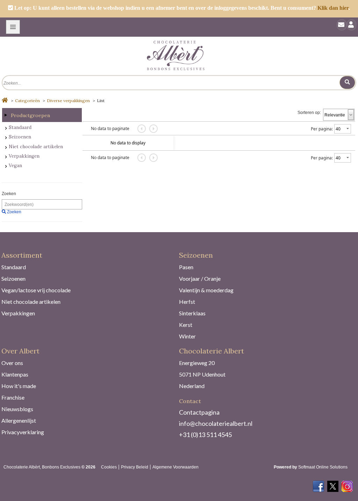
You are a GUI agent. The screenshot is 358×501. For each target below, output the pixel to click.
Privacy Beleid (134, 467)
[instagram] (347, 484)
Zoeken (9, 193)
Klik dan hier (333, 8)
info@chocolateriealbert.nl (215, 423)
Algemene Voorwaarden (175, 467)
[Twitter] (332, 484)
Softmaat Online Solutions (323, 467)
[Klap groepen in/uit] (5, 115)
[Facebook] (318, 484)
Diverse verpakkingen (68, 100)
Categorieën (27, 100)
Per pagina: (322, 129)
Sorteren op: (309, 112)
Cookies (109, 467)
